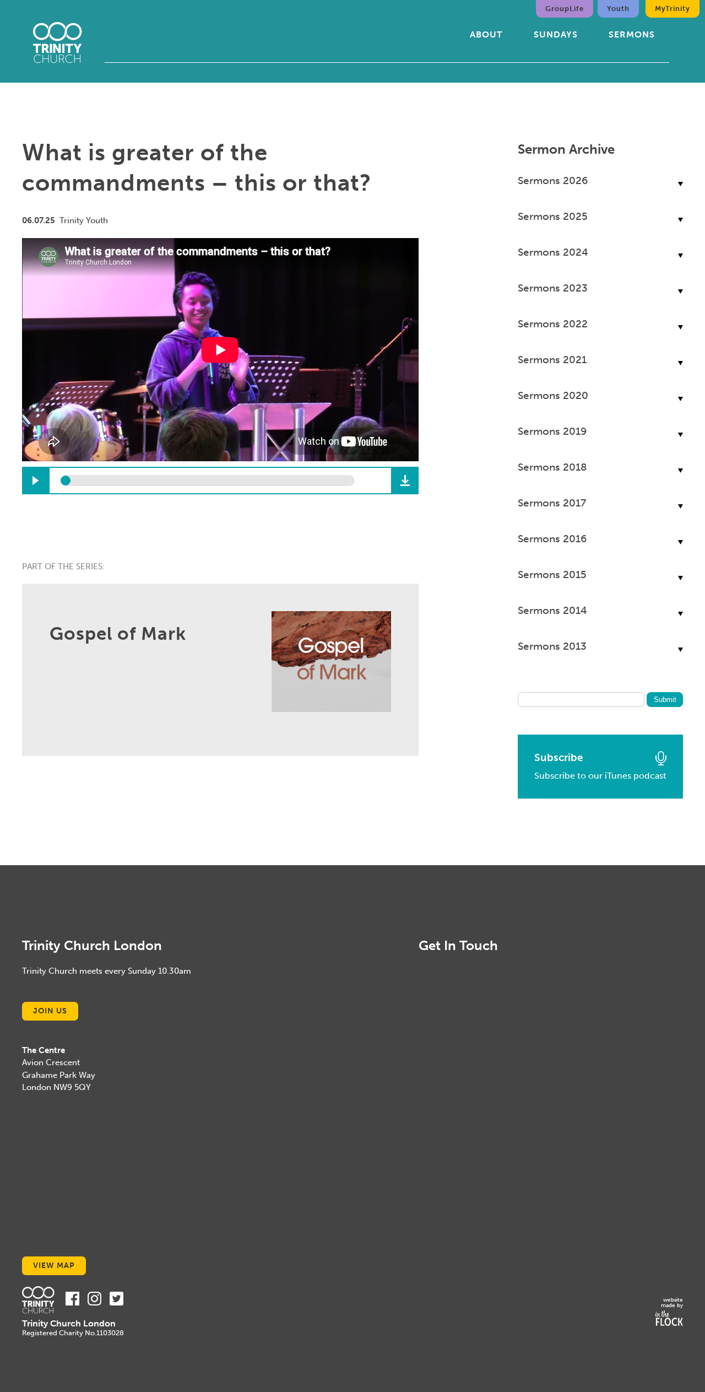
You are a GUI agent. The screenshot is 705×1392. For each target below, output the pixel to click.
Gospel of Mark (118, 634)
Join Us (50, 1011)
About (486, 34)
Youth (618, 8)
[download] (405, 480)
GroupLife (564, 8)
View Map (54, 1265)
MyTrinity (672, 8)
